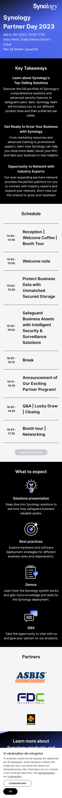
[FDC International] (31, 695)
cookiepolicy (14, 776)
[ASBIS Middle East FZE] (31, 673)
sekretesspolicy (46, 772)
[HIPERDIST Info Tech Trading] (31, 716)
